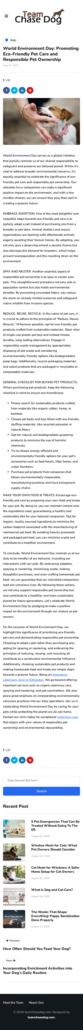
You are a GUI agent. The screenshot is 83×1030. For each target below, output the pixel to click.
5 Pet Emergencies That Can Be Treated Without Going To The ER (55, 825)
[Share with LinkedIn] (22, 90)
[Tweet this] (14, 90)
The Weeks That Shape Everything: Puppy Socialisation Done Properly (55, 916)
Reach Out (36, 1003)
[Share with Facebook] (6, 90)
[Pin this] (30, 90)
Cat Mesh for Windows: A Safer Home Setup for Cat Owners (55, 869)
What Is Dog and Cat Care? (52, 890)
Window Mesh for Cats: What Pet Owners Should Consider (54, 847)
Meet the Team (13, 1003)
